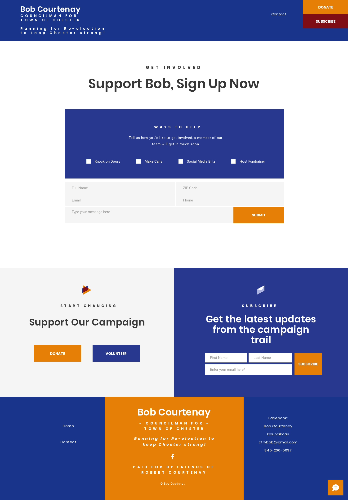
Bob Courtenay (50, 9)
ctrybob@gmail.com (278, 442)
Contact (68, 441)
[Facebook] (172, 456)
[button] (325, 7)
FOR (71, 15)
